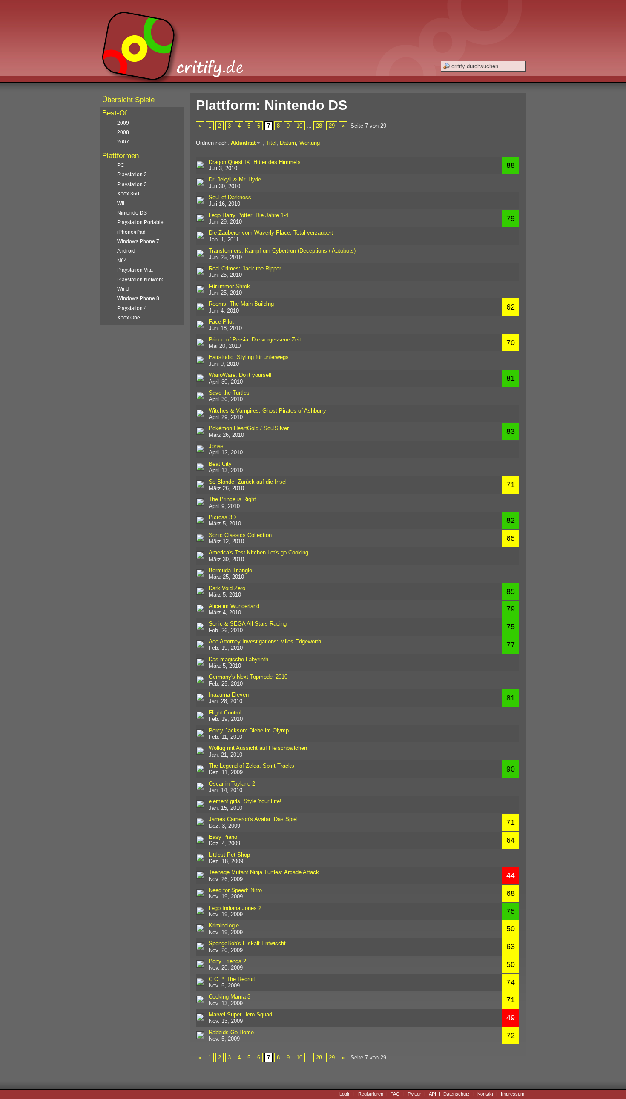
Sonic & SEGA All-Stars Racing (248, 623)
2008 (123, 132)
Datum (288, 143)
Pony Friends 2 (227, 961)
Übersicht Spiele (128, 100)
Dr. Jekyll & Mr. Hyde (235, 179)
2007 (123, 142)
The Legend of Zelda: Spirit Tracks (251, 766)
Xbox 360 (128, 194)
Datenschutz (456, 1093)
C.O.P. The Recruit (232, 979)
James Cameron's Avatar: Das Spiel (253, 819)
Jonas (216, 446)
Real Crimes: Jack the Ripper (245, 268)
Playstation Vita (135, 270)
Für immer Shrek (229, 286)
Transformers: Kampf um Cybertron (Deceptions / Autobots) (282, 250)
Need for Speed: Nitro (235, 890)
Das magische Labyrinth (238, 659)
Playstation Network (140, 280)
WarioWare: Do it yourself (240, 375)
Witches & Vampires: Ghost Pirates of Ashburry (267, 410)
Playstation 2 (132, 175)
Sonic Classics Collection (240, 535)
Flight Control (225, 712)
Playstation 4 (132, 308)
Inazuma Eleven (229, 695)
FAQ (395, 1093)
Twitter (414, 1093)
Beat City (220, 464)
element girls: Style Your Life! (245, 801)
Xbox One (128, 318)
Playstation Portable (140, 222)
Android (126, 251)
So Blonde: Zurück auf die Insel (248, 482)
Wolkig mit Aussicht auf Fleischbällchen (258, 748)
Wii (120, 204)
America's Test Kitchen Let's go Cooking (258, 552)
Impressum (512, 1093)
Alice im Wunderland (234, 606)
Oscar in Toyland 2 (232, 783)
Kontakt (485, 1093)
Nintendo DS (132, 213)
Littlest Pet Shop (229, 855)
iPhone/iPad (131, 232)
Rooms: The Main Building (241, 304)
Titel (271, 143)
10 (299, 126)
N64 (122, 261)
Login (344, 1093)
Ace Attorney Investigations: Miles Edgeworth (265, 641)
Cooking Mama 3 (229, 996)
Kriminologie (224, 925)
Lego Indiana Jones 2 (235, 908)
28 (319, 126)
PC (120, 165)
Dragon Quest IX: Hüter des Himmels (255, 162)
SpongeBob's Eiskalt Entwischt (247, 943)
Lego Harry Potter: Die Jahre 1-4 (248, 215)
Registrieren (370, 1093)
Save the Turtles (229, 393)
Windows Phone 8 (138, 298)
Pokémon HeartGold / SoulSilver (249, 428)
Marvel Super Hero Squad (240, 1014)
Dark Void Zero (227, 588)
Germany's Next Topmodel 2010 (248, 677)
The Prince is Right (232, 499)
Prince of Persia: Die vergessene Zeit (255, 339)
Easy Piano (223, 837)
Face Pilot (221, 322)
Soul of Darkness (230, 197)
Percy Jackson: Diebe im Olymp (249, 730)
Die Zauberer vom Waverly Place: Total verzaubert (271, 233)
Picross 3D (222, 517)
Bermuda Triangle (230, 570)
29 (332, 126)
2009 (123, 123)
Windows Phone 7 (138, 241)
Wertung (309, 143)
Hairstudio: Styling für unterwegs (249, 357)
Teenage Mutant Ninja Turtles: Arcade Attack (264, 872)
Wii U (123, 289)
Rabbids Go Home (231, 1032)
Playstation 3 (132, 184)
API (432, 1093)
